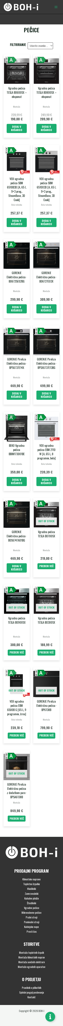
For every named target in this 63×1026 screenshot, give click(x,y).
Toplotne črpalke (31, 884)
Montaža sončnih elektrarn (31, 962)
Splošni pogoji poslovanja (31, 992)
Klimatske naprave (31, 879)
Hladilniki (31, 889)
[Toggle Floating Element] (50, 1017)
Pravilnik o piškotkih (31, 988)
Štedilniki (31, 903)
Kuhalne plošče (31, 898)
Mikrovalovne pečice (31, 912)
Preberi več (46, 566)
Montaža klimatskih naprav (31, 957)
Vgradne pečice (31, 908)
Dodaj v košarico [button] (16, 128)
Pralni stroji (31, 917)
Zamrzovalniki (31, 893)
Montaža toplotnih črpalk (31, 952)
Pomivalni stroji (31, 922)
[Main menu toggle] (55, 6)
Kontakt (31, 997)
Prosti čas (32, 931)
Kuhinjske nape (31, 927)
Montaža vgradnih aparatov (31, 967)
